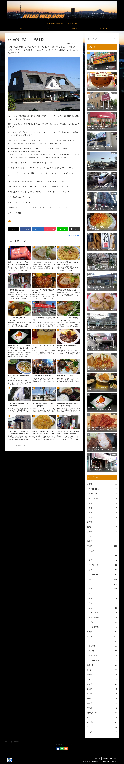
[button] (74, 229)
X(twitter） (105, 758)
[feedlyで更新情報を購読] (62, 748)
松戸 (96, 758)
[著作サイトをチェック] (58, 748)
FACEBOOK (113, 758)
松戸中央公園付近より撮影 (90, 761)
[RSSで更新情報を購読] (66, 748)
